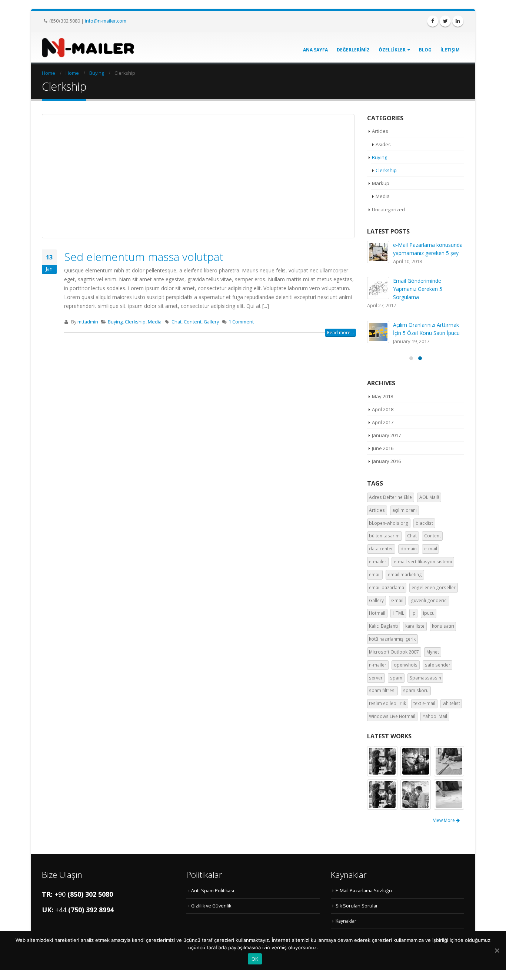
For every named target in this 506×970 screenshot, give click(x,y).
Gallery (211, 322)
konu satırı (443, 626)
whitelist (451, 703)
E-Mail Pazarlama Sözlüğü (364, 890)
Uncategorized (388, 209)
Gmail (397, 600)
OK (255, 959)
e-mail (430, 549)
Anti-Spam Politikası (212, 890)
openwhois (405, 665)
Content (193, 322)
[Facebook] (432, 21)
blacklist (424, 523)
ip (414, 613)
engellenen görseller (434, 587)
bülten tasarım (384, 536)
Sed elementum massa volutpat (143, 256)
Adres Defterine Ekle (390, 497)
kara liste (415, 626)
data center (381, 549)
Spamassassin (425, 678)
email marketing (405, 574)
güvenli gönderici (429, 600)
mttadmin (87, 322)
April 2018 (382, 409)
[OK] (496, 950)
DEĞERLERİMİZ (353, 50)
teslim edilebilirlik (387, 703)
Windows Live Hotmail (392, 716)
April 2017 (382, 422)
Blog (425, 50)
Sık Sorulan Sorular (357, 906)
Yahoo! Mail (435, 716)
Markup (380, 183)
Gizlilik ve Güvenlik (211, 906)
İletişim (450, 50)
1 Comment (241, 322)
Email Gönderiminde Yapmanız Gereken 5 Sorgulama (417, 289)
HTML (398, 613)
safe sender (437, 665)
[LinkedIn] (457, 21)
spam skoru (416, 690)
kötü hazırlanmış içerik (392, 639)
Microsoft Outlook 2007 (394, 652)
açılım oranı (404, 510)
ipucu (429, 613)
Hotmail (377, 613)
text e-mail (424, 703)
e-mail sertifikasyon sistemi (423, 561)
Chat (177, 322)
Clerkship (135, 322)
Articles (380, 131)
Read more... (340, 332)
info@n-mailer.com (105, 20)
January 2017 (386, 435)
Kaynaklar (346, 921)
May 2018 (382, 396)
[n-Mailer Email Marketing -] (88, 47)
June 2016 (382, 448)
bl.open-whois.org (388, 523)
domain (408, 549)
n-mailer (377, 665)
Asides (383, 144)
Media (155, 322)
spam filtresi (382, 690)
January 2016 (386, 461)
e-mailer (377, 561)
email (374, 574)
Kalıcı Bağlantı (383, 626)
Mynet (432, 652)
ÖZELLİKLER (392, 50)
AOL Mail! (429, 497)
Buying (115, 322)
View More (444, 820)
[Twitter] (445, 21)
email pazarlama (386, 587)
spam (396, 678)
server (376, 678)
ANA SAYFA (315, 50)
